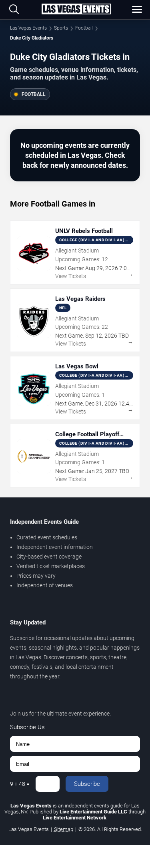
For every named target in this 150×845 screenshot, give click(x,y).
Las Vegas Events (28, 28)
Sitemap (63, 829)
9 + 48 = (20, 784)
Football (84, 28)
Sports (61, 28)
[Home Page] (76, 9)
